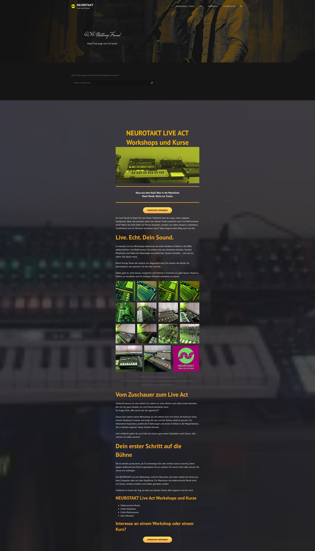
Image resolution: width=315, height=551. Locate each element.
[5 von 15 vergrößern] (132, 305)
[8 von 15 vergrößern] (196, 305)
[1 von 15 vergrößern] (132, 284)
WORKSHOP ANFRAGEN (157, 210)
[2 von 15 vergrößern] (153, 284)
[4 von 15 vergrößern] (196, 284)
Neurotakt (85, 5)
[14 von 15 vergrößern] (167, 348)
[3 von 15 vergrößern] (174, 284)
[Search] (152, 83)
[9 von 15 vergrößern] (132, 327)
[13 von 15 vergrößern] (139, 348)
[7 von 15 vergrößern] (174, 305)
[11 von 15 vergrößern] (174, 327)
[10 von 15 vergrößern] (153, 327)
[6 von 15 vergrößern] (153, 305)
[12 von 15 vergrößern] (196, 327)
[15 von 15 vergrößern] (196, 348)
